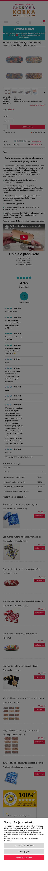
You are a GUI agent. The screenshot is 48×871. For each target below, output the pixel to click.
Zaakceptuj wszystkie (24, 858)
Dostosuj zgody (24, 852)
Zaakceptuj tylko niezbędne (24, 845)
